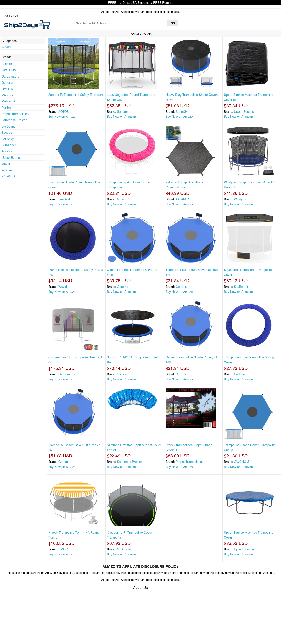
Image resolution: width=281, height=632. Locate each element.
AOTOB (7, 64)
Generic (7, 82)
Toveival (7, 151)
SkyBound (9, 126)
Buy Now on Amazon (62, 116)
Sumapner (9, 145)
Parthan (7, 107)
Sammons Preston (14, 120)
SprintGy (8, 139)
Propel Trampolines (15, 113)
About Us (11, 15)
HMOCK (7, 89)
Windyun (8, 170)
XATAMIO (8, 176)
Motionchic (9, 101)
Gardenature (10, 76)
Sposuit (7, 132)
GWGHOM (9, 70)
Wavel (6, 163)
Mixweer (7, 95)
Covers (6, 46)
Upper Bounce (12, 157)
